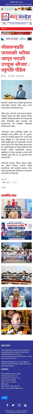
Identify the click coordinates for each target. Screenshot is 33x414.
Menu (4, 29)
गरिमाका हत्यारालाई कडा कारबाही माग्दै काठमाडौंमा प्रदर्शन (16, 257)
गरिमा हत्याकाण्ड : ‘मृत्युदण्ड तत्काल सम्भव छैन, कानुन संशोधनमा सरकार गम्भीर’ (15, 211)
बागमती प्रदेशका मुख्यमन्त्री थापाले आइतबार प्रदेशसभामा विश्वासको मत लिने (15, 300)
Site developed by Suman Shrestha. (16, 412)
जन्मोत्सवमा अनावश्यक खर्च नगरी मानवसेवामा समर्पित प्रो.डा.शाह (14, 233)
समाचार (4, 76)
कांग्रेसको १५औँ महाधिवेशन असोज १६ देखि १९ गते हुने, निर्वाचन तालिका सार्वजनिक (16, 326)
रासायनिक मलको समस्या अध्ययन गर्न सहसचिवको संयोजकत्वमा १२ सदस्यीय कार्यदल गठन (16, 277)
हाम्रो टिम (4, 398)
